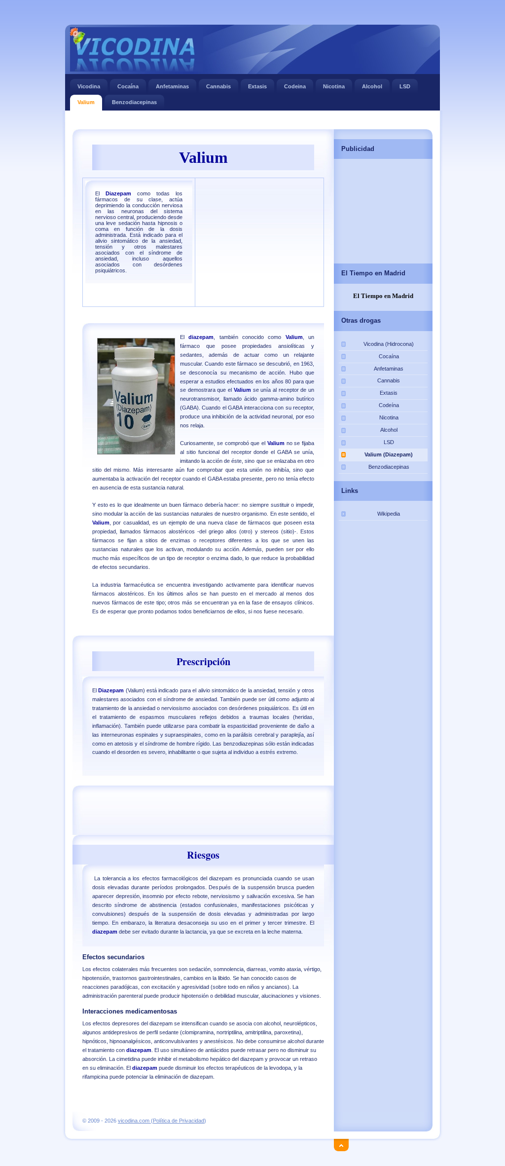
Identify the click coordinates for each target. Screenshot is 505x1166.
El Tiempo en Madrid (383, 296)
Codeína (389, 405)
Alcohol (372, 86)
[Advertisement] (252, 120)
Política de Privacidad (178, 1121)
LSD (404, 86)
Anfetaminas (172, 86)
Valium (86, 102)
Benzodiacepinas (134, 102)
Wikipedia (388, 514)
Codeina (295, 86)
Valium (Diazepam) (388, 454)
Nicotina (334, 86)
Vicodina (88, 86)
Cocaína (128, 86)
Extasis (257, 86)
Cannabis (218, 86)
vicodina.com (134, 1121)
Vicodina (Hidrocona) (388, 344)
